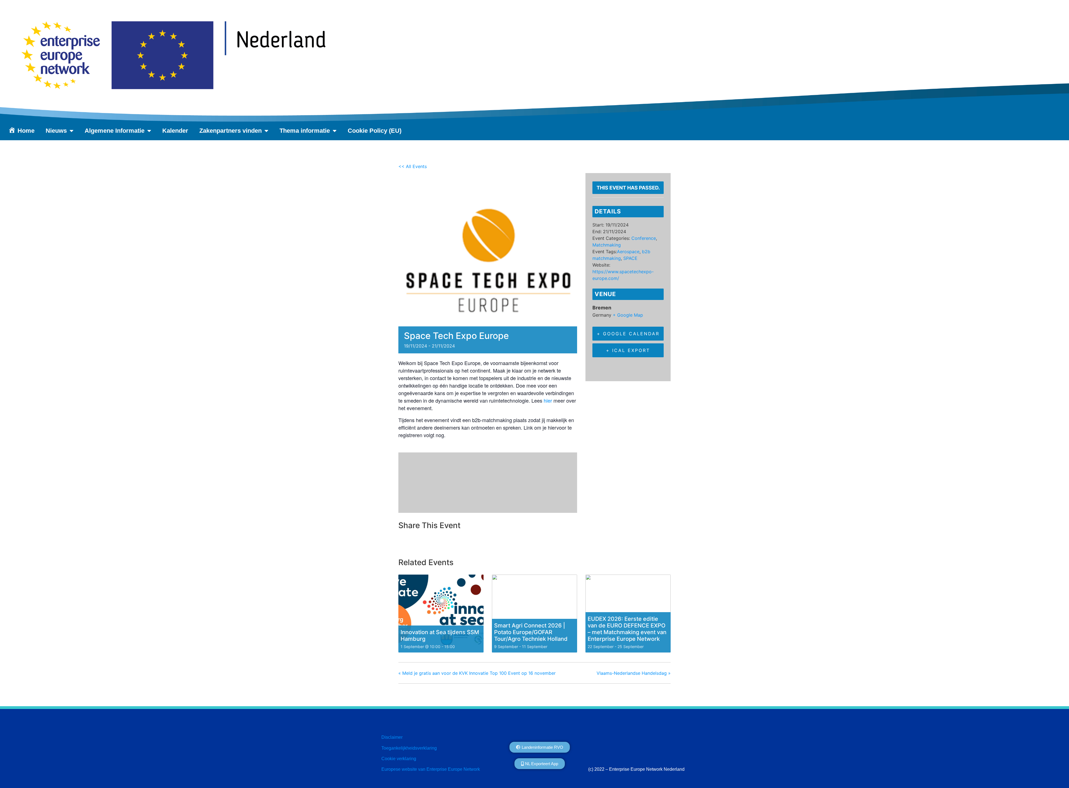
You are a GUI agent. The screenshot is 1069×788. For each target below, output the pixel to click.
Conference (643, 238)
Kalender (175, 130)
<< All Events (412, 166)
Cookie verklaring (398, 758)
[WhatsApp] (445, 542)
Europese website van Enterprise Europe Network (430, 769)
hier (548, 400)
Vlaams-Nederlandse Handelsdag (634, 673)
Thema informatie (304, 130)
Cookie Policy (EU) (374, 130)
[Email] (431, 542)
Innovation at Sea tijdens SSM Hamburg (440, 635)
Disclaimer (392, 737)
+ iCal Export (628, 350)
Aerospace (628, 251)
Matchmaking (606, 245)
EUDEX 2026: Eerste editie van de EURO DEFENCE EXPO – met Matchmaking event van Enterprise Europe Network (627, 628)
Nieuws (56, 130)
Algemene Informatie (114, 130)
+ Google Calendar (628, 333)
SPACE (630, 258)
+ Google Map (628, 315)
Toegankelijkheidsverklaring (409, 748)
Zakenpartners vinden (230, 130)
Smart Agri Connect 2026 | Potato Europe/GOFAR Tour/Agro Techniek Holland (531, 632)
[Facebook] (404, 542)
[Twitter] (417, 542)
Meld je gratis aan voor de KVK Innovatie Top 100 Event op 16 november (477, 673)
